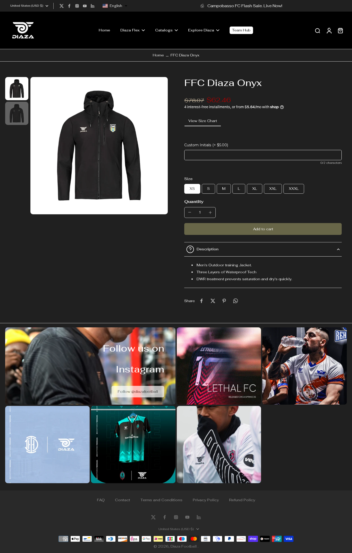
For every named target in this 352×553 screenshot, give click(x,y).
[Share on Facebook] (201, 301)
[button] (114, 6)
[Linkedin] (92, 6)
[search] (317, 30)
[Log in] (328, 30)
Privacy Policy (206, 500)
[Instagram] (77, 6)
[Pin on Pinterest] (224, 301)
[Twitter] (61, 6)
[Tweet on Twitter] (213, 301)
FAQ (101, 500)
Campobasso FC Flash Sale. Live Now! (244, 5)
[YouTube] (85, 6)
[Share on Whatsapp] (235, 301)
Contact (122, 500)
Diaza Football (184, 546)
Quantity (194, 201)
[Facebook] (69, 6)
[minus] (190, 212)
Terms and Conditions (161, 500)
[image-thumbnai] (16, 88)
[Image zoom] (99, 145)
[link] (138, 391)
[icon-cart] (340, 30)
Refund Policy (242, 500)
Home (158, 55)
